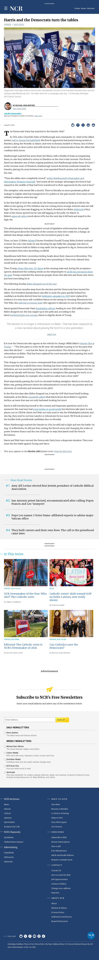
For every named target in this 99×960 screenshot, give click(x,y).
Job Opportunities (59, 879)
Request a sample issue (61, 860)
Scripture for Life (12, 826)
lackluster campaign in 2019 (56, 296)
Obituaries (9, 857)
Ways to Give (57, 818)
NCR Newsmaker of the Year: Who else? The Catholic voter (25, 595)
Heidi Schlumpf (58, 605)
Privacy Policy (57, 912)
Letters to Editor (58, 884)
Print (93, 125)
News (52, 588)
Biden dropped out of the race (42, 284)
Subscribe (90, 8)
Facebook (30, 936)
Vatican (7, 809)
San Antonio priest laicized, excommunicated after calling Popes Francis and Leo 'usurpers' (52, 502)
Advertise (8, 861)
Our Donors (56, 826)
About (54, 903)
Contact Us (56, 870)
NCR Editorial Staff (14, 653)
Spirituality (9, 822)
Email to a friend (88, 125)
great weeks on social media (47, 409)
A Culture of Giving (60, 813)
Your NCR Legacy (59, 822)
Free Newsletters (59, 851)
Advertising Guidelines (15, 944)
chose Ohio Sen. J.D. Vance (30, 268)
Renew (83, 8)
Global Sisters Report (13, 842)
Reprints (55, 893)
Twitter (25, 936)
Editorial (15, 639)
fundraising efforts (45, 308)
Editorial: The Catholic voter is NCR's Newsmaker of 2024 (23, 646)
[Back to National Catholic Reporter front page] (16, 8)
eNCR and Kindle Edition (62, 855)
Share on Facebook (78, 125)
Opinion (7, 24)
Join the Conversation (12, 113)
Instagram (39, 936)
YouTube (34, 936)
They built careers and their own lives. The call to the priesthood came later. (52, 532)
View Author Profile (19, 109)
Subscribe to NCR (59, 837)
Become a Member (59, 809)
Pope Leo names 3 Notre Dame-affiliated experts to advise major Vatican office (52, 517)
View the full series (63, 451)
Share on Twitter (83, 125)
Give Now (55, 804)
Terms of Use (29, 944)
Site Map (48, 944)
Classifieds (9, 853)
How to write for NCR (61, 875)
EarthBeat (8, 837)
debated (32, 240)
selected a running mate (30, 303)
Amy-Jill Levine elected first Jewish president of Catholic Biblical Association (52, 487)
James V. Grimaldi (13, 602)
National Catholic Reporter (91, 935)
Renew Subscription (60, 842)
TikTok (43, 936)
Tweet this (51, 334)
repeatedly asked (36, 397)
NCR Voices (19, 24)
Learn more (38, 116)
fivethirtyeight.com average (24, 315)
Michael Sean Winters (61, 653)
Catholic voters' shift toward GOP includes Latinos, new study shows (71, 597)
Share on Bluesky (72, 125)
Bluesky (21, 936)
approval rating (19, 216)
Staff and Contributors (61, 917)
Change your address (61, 888)
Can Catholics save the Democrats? (64, 646)
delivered (78, 209)
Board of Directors (59, 921)
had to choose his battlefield (26, 140)
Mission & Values (59, 908)
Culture (7, 813)
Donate (77, 8)
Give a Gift (56, 846)
